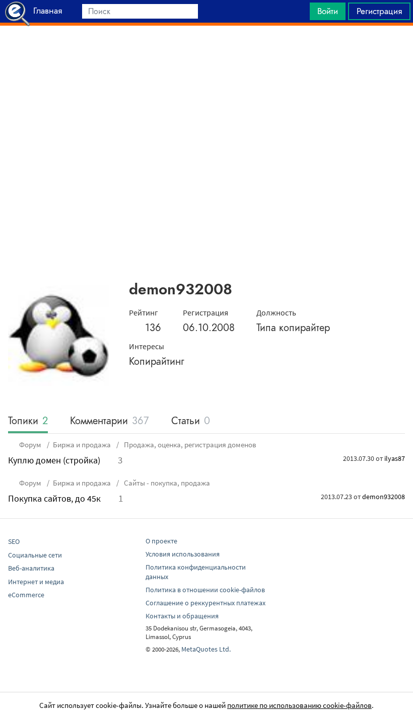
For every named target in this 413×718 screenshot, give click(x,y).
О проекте (161, 540)
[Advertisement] (206, 51)
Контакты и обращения (182, 615)
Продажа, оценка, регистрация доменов (189, 444)
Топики (28, 421)
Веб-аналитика (31, 568)
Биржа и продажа (82, 444)
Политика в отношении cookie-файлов (205, 589)
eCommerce (26, 594)
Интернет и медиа (36, 581)
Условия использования (183, 554)
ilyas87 (394, 458)
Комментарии (109, 421)
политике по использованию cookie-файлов (299, 705)
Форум (30, 444)
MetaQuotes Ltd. (206, 649)
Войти (327, 11)
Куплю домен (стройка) (54, 460)
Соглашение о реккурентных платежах (205, 602)
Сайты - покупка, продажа (166, 483)
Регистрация (379, 11)
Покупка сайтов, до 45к (54, 498)
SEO (14, 541)
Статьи (190, 421)
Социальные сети (35, 555)
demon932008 (383, 496)
